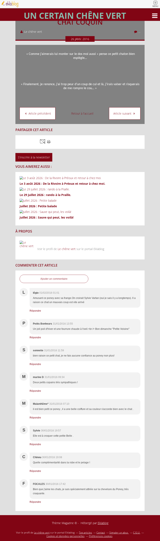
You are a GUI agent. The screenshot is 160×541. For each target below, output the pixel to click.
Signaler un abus (119, 532)
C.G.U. (136, 532)
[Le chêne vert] (27, 248)
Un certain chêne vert (75, 15)
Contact (100, 532)
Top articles (85, 532)
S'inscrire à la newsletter (34, 157)
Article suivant (122, 113)
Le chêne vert (67, 249)
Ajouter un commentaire (54, 278)
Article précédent (39, 113)
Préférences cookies (100, 536)
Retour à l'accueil (82, 113)
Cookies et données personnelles (65, 536)
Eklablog (103, 523)
